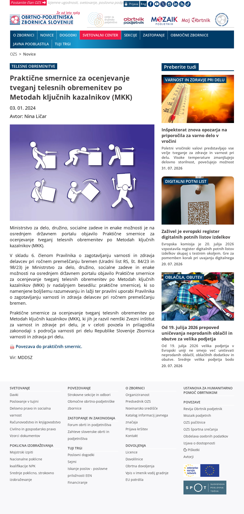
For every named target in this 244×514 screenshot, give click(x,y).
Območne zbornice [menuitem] (189, 35)
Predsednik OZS (138, 401)
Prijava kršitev (137, 429)
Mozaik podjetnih (197, 415)
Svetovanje (20, 388)
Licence (131, 452)
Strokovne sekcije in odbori (89, 394)
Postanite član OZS (26, 2)
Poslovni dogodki (81, 454)
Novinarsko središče (142, 408)
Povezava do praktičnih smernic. (49, 346)
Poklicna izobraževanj (30, 445)
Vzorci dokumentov (25, 435)
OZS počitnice (194, 422)
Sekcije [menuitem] (130, 35)
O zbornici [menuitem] (23, 35)
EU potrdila (134, 479)
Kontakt (132, 435)
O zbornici (135, 388)
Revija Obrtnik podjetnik (202, 408)
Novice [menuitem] (47, 35)
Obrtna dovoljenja (140, 466)
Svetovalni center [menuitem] (100, 35)
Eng (143, 4)
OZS (13, 54)
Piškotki (194, 449)
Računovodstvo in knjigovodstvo (35, 422)
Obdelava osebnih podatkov (205, 436)
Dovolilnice (134, 459)
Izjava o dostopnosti (199, 443)
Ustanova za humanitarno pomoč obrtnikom (208, 390)
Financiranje (77, 482)
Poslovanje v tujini (24, 401)
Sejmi (72, 461)
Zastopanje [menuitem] (154, 35)
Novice (29, 54)
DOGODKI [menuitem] (68, 35)
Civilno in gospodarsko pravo (33, 429)
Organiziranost (137, 394)
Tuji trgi (75, 448)
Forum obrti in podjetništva (89, 424)
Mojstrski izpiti (21, 452)
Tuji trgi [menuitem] (63, 43)
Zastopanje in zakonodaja (91, 418)
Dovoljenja (136, 445)
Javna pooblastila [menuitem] (31, 43)
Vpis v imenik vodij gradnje (147, 473)
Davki (14, 394)
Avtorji (188, 456)
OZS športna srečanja (200, 429)
